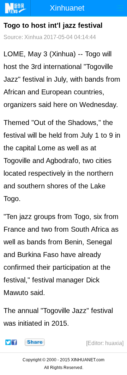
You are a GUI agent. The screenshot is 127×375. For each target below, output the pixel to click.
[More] (35, 342)
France (14, 229)
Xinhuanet (67, 8)
